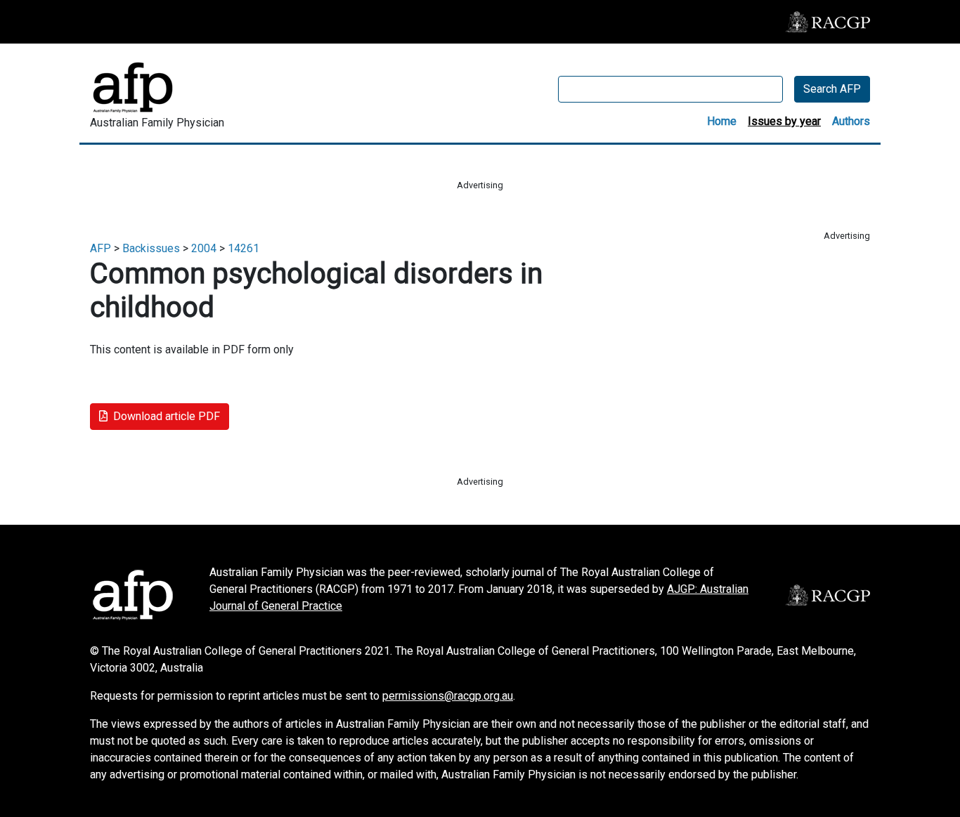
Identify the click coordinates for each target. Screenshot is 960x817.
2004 (203, 248)
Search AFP (832, 89)
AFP (100, 248)
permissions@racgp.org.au (447, 695)
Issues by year (784, 121)
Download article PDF (166, 416)
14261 (243, 248)
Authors (851, 121)
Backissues (151, 248)
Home (722, 121)
